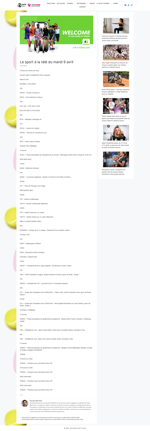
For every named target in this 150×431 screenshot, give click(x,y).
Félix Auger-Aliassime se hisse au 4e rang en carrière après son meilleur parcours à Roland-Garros (115, 65)
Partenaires (81, 3)
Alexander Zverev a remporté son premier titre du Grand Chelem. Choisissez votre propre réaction (113, 172)
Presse (92, 3)
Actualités (61, 3)
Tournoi (70, 3)
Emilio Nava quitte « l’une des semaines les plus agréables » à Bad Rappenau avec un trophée (115, 92)
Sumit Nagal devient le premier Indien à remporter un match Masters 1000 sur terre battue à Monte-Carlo (52, 419)
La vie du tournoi (102, 3)
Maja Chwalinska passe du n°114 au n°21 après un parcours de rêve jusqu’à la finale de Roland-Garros (115, 145)
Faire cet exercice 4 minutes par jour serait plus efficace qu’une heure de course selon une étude (114, 38)
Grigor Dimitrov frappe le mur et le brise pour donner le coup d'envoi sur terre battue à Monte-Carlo (51, 417)
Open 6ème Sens (75, 428)
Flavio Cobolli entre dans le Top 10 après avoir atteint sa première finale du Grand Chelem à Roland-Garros (116, 118)
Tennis (115, 3)
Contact (82, 7)
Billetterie (51, 3)
